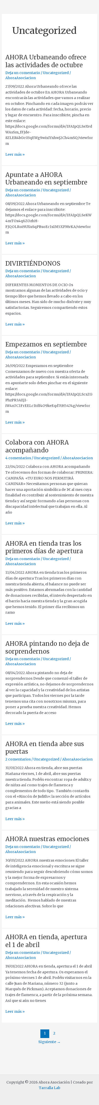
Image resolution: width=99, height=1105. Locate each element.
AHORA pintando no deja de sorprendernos (47, 647)
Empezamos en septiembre (46, 344)
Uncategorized (56, 73)
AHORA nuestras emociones (47, 839)
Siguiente (49, 1042)
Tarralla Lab (49, 1088)
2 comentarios (18, 759)
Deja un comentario (22, 73)
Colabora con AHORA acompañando (37, 446)
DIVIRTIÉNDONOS (32, 263)
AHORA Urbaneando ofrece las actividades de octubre (45, 61)
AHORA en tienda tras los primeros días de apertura (44, 547)
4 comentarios (18, 458)
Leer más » (15, 154)
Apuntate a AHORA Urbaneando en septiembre (46, 178)
